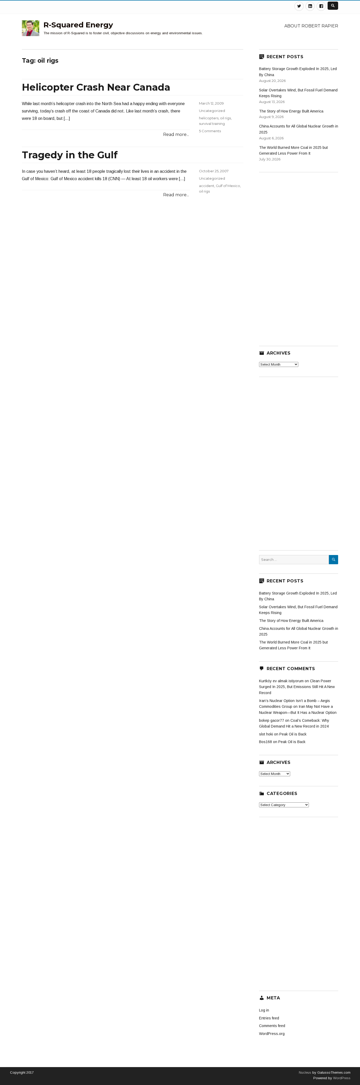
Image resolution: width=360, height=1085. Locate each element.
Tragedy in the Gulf (70, 155)
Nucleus (305, 1072)
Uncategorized (212, 111)
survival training (212, 123)
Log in (264, 1010)
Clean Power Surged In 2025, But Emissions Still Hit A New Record (297, 687)
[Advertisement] (298, 256)
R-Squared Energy (78, 24)
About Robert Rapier (311, 25)
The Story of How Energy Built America (291, 111)
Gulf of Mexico (228, 186)
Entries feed (269, 1018)
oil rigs (225, 118)
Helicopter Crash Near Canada (96, 87)
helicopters (208, 118)
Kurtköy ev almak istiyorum (281, 681)
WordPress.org (272, 1034)
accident (206, 186)
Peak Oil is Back (293, 734)
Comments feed (272, 1026)
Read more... (176, 134)
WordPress (341, 1078)
